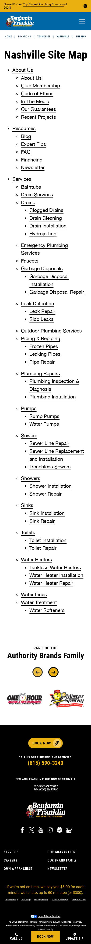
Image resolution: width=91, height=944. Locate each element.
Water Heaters (36, 559)
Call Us (16, 938)
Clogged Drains (46, 210)
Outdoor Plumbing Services (51, 330)
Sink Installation (47, 513)
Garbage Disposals (42, 268)
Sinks (27, 505)
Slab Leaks (41, 319)
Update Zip (75, 939)
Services (21, 179)
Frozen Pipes (43, 346)
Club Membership (40, 85)
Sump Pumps (44, 416)
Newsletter (33, 167)
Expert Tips (33, 144)
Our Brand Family (62, 860)
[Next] (53, 672)
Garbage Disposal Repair (56, 292)
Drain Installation (47, 225)
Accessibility (11, 899)
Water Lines (34, 594)
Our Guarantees (38, 109)
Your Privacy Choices (49, 916)
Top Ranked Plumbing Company (43, 4)
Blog (26, 136)
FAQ (26, 152)
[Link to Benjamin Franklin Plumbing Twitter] (31, 830)
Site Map (26, 899)
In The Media (35, 101)
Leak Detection (37, 303)
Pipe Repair (42, 362)
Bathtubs (31, 187)
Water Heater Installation (56, 575)
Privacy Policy (41, 899)
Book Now (45, 936)
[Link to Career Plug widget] (59, 830)
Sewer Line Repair (49, 443)
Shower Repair (45, 494)
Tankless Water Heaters (55, 567)
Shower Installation (50, 486)
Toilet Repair (42, 548)
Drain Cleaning (45, 218)
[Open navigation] (82, 21)
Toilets (28, 532)
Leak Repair (42, 311)
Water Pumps (44, 424)
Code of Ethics (37, 93)
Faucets (29, 260)
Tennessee (43, 36)
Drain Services (37, 194)
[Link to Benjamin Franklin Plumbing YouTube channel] (41, 830)
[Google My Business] (69, 830)
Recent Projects (38, 117)
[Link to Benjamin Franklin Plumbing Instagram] (50, 830)
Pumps (29, 408)
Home (8, 36)
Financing (31, 159)
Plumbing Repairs (40, 373)
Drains (28, 202)
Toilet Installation (47, 540)
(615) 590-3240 (45, 763)
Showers (30, 478)
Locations (24, 36)
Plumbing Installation (52, 396)
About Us (22, 70)
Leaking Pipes (44, 354)
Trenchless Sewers (50, 466)
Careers (11, 860)
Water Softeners (47, 610)
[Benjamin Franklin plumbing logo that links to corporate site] (20, 22)
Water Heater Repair (51, 583)
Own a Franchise (18, 869)
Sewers (29, 435)
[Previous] (37, 672)
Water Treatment (39, 602)
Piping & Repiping (40, 338)
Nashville (63, 36)
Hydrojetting (42, 233)
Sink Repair (42, 521)
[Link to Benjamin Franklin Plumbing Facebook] (22, 830)
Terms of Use (79, 899)
